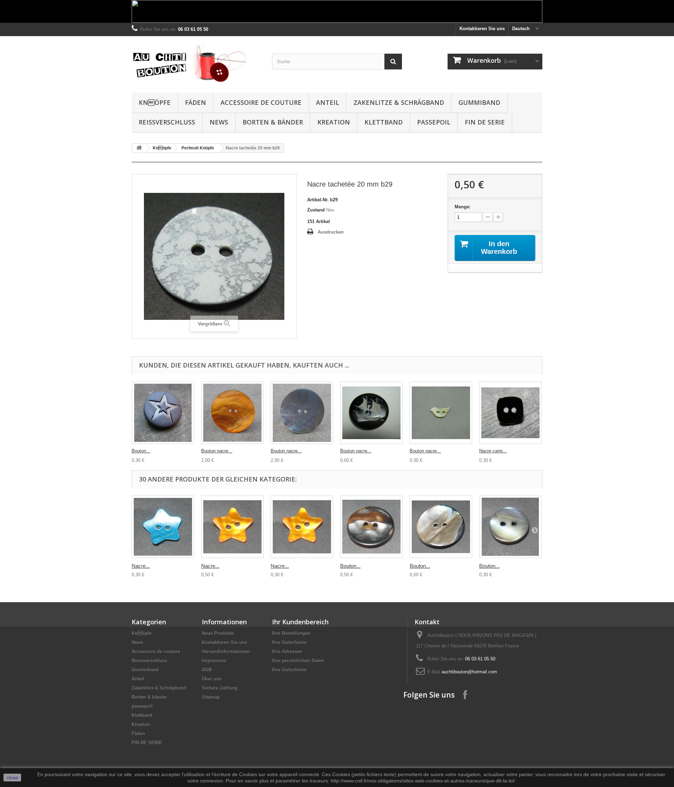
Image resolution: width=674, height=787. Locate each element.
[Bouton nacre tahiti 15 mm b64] (510, 527)
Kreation (333, 122)
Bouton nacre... (216, 450)
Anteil (327, 102)
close (12, 777)
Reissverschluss (167, 122)
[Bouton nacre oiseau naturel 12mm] (441, 413)
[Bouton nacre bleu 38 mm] (302, 413)
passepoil (433, 122)
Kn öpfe (155, 102)
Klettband (383, 122)
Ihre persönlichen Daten (298, 660)
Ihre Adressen (287, 651)
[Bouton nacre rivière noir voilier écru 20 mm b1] (371, 413)
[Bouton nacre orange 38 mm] (232, 413)
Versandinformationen (226, 651)
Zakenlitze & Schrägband (398, 102)
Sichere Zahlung (220, 688)
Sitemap (211, 697)
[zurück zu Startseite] (139, 148)
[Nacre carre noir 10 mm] (510, 413)
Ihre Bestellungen (291, 633)
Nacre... (141, 566)
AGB (207, 669)
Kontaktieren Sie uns (482, 28)
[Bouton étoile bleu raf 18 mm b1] (163, 413)
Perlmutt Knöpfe (197, 148)
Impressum (214, 660)
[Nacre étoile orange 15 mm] (302, 527)
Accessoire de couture (261, 102)
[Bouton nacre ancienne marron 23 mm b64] (371, 527)
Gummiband (479, 102)
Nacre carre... (493, 450)
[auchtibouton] (197, 62)
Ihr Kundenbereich (300, 622)
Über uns (212, 678)
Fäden (195, 102)
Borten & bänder (273, 122)
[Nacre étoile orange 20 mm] (232, 527)
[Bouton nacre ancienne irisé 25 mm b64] (441, 527)
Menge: (462, 206)
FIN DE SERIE (485, 122)
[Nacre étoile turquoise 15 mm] (163, 527)
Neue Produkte (218, 633)
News (219, 122)
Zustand (316, 210)
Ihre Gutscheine (289, 642)
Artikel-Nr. (318, 199)
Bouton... (141, 450)
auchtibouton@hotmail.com (469, 671)
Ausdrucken (331, 232)
